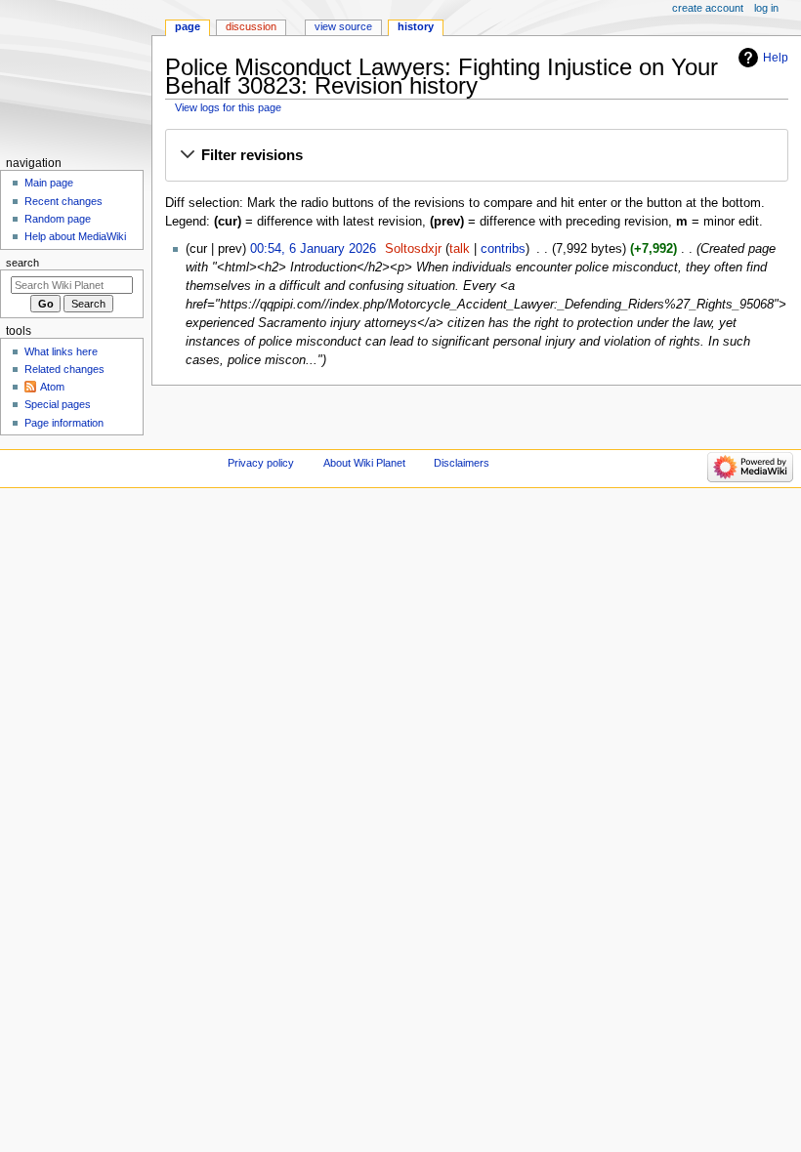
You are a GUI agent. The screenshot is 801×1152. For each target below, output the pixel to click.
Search (22, 262)
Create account (707, 8)
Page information (64, 423)
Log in (766, 8)
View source (343, 26)
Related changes (64, 369)
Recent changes (63, 201)
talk (459, 249)
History (416, 26)
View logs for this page (228, 107)
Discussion (251, 26)
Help (775, 57)
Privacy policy (261, 463)
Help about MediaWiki (75, 236)
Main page (48, 182)
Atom (52, 386)
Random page (57, 219)
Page (187, 26)
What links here (61, 351)
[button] (476, 156)
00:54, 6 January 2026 (313, 249)
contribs (503, 249)
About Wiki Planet (364, 463)
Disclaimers (461, 463)
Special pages (57, 404)
